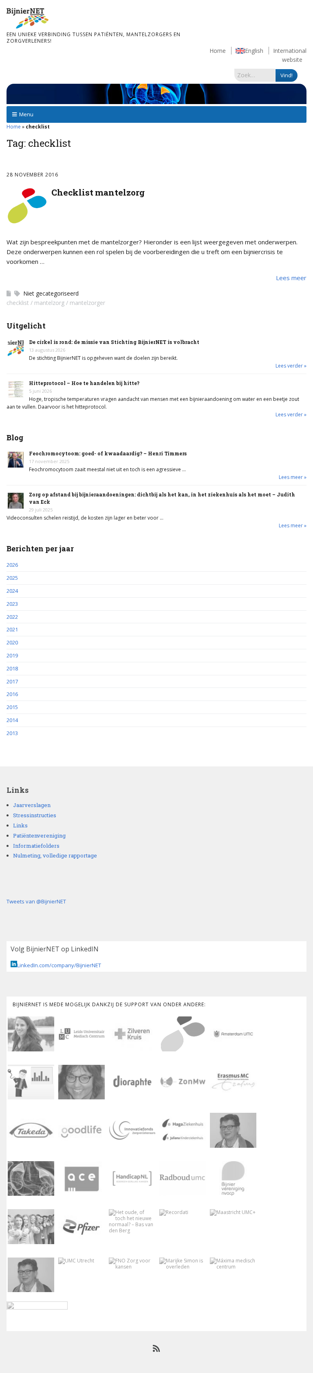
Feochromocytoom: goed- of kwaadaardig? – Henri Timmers (108, 453)
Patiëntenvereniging (39, 835)
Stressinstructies (34, 815)
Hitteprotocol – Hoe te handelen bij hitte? (84, 383)
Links (20, 825)
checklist (18, 303)
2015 (12, 707)
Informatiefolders (36, 845)
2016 (12, 694)
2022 (12, 616)
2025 (12, 577)
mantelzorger (87, 303)
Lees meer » (292, 477)
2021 (12, 629)
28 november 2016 (32, 174)
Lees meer (291, 278)
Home (217, 50)
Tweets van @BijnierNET (36, 901)
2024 (12, 590)
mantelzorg (49, 303)
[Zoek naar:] (255, 75)
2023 (12, 603)
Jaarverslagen (32, 805)
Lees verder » (291, 365)
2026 (12, 564)
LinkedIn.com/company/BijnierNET (59, 965)
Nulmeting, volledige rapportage (55, 855)
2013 (12, 733)
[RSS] (157, 1348)
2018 (12, 668)
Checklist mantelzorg (98, 192)
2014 (12, 720)
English (254, 50)
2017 (12, 681)
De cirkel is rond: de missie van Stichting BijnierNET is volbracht (114, 342)
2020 (12, 642)
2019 (12, 655)
